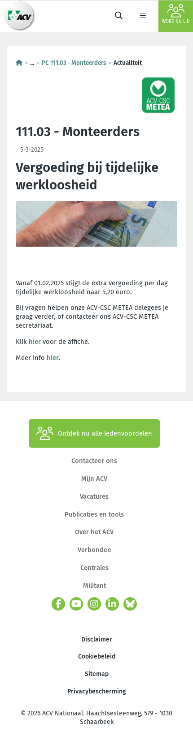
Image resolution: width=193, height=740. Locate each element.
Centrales (94, 568)
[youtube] (76, 604)
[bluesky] (130, 604)
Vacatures (94, 496)
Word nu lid (175, 21)
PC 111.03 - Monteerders (74, 63)
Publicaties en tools (94, 514)
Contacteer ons (94, 461)
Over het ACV (94, 532)
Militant (94, 586)
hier (35, 342)
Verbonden (94, 550)
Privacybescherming (96, 691)
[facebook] (58, 604)
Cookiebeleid (96, 656)
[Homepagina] (19, 63)
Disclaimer (96, 639)
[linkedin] (112, 604)
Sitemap (97, 674)
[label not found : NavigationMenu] (142, 16)
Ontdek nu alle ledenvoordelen (105, 433)
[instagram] (94, 604)
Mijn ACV (94, 479)
